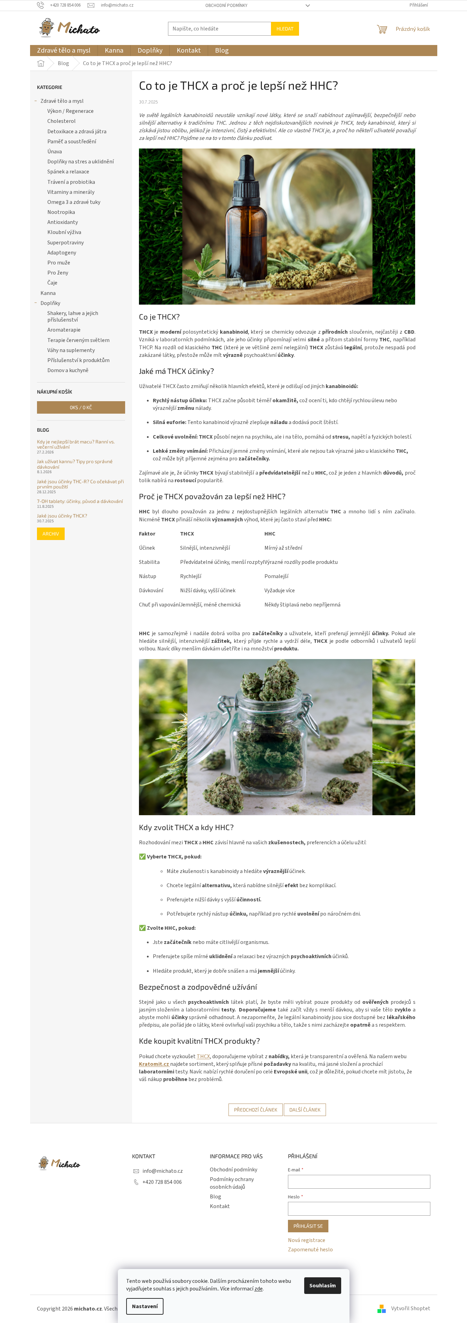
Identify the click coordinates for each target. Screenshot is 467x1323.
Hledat (285, 29)
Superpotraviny (65, 242)
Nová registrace (306, 1240)
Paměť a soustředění (71, 141)
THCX (203, 1056)
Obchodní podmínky (226, 5)
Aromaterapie (64, 330)
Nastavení (145, 1306)
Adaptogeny (61, 252)
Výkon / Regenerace (70, 111)
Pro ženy (57, 273)
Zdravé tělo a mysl (62, 101)
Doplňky (50, 303)
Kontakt (220, 1206)
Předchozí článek (255, 1110)
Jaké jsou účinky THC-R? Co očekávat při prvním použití (80, 484)
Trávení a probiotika (71, 182)
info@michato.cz (162, 1171)
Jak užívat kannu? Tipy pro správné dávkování (75, 464)
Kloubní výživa (64, 232)
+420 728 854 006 (162, 1182)
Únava (54, 151)
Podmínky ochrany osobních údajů (232, 1183)
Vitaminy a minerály (70, 192)
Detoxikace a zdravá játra (76, 131)
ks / (81, 407)
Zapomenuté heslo (310, 1249)
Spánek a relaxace (68, 172)
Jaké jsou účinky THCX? (62, 515)
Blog (215, 1196)
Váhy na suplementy (71, 350)
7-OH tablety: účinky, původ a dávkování (80, 501)
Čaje (52, 283)
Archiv (51, 534)
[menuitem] (63, 50)
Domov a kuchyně (67, 370)
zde (258, 1289)
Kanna (48, 293)
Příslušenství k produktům (78, 360)
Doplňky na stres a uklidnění (80, 161)
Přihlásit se (308, 1226)
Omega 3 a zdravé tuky (73, 202)
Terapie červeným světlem (78, 340)
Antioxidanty (62, 222)
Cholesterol (61, 121)
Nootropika (61, 212)
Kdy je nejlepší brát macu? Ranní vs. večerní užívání (76, 444)
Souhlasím (322, 1285)
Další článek (304, 1110)
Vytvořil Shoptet (410, 1308)
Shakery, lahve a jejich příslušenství (72, 316)
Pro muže (58, 263)
